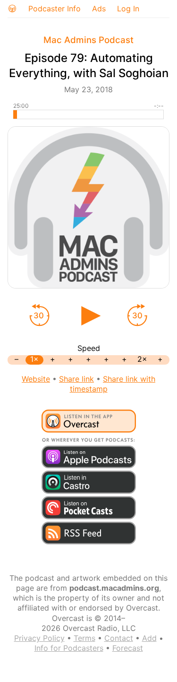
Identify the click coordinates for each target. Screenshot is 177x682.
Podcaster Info (54, 8)
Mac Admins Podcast (88, 40)
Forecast (127, 648)
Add (149, 638)
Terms (84, 638)
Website (36, 379)
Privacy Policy (39, 638)
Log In (128, 8)
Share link (76, 379)
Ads (99, 8)
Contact (118, 638)
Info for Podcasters (68, 648)
